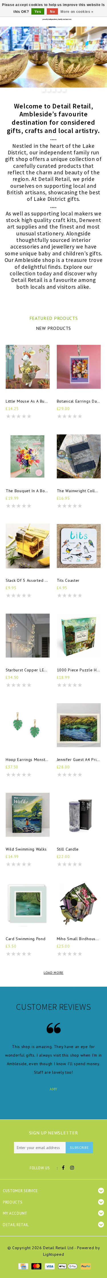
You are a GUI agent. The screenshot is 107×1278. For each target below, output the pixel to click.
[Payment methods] (22, 1265)
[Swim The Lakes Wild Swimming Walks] (28, 815)
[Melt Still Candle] (79, 815)
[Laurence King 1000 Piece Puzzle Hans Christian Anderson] (79, 635)
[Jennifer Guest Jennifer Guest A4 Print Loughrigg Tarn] (79, 725)
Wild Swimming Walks (26, 849)
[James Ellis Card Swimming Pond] (28, 904)
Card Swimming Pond (26, 938)
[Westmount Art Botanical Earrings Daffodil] (79, 367)
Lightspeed (53, 1254)
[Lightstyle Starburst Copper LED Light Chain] (28, 635)
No (52, 12)
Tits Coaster (68, 580)
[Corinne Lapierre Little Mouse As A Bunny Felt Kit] (28, 367)
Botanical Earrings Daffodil (79, 401)
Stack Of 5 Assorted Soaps (28, 580)
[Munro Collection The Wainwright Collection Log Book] (79, 456)
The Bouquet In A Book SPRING (28, 490)
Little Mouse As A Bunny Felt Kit (28, 401)
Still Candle (68, 849)
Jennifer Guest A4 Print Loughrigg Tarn (79, 759)
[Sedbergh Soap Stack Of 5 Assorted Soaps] (28, 546)
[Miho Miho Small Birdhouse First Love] (79, 904)
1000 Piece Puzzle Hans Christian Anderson (79, 670)
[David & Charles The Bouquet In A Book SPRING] (28, 456)
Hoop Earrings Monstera (28, 759)
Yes (38, 12)
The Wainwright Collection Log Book (79, 490)
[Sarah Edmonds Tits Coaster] (79, 546)
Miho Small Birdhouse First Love (79, 938)
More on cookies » (77, 12)
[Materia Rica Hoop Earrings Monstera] (28, 725)
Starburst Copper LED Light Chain (28, 670)
